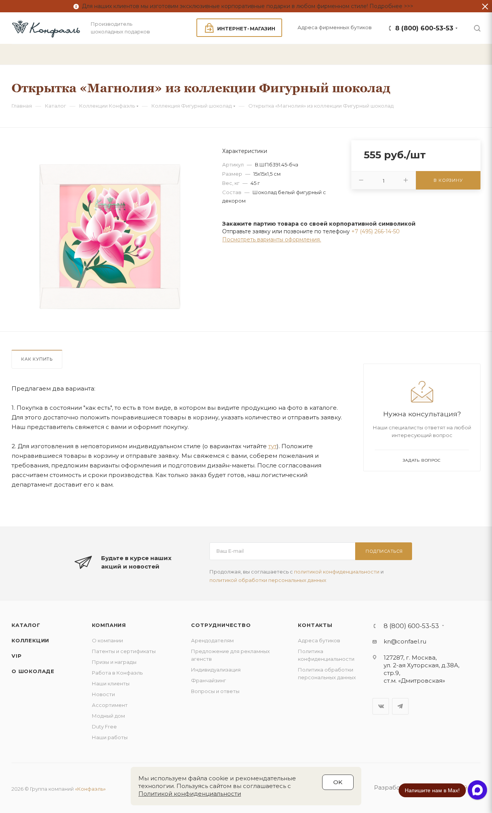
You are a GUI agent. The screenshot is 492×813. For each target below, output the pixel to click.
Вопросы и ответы (215, 691)
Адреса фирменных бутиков (335, 27)
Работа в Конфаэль (117, 673)
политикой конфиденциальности (336, 572)
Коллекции (30, 640)
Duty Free (104, 726)
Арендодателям (212, 640)
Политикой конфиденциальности (189, 793)
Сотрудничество (221, 625)
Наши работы (110, 737)
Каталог (26, 625)
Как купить (37, 359)
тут (272, 446)
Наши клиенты (111, 683)
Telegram (400, 706)
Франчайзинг (208, 680)
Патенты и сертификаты (124, 651)
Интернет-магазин (246, 28)
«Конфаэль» (90, 789)
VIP (17, 656)
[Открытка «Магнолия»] (110, 236)
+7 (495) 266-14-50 (375, 231)
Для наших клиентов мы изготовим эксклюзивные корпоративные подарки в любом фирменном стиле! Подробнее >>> (246, 6)
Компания (109, 625)
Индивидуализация (216, 670)
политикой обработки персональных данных (267, 580)
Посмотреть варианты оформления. (271, 239)
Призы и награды (114, 662)
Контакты (315, 625)
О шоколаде (33, 671)
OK (337, 782)
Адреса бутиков (319, 640)
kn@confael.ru (405, 641)
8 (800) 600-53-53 (424, 28)
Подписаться (384, 551)
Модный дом (108, 716)
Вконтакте (380, 706)
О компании (107, 640)
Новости (103, 694)
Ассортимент (110, 705)
